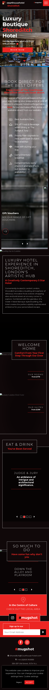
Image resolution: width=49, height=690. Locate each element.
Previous (22, 244)
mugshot (38, 2)
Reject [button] (19, 682)
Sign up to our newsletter (16, 627)
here (9, 107)
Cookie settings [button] (31, 676)
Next (27, 244)
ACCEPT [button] (29, 682)
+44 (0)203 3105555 (25, 659)
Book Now (17, 50)
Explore (24, 64)
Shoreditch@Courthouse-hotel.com (25, 655)
